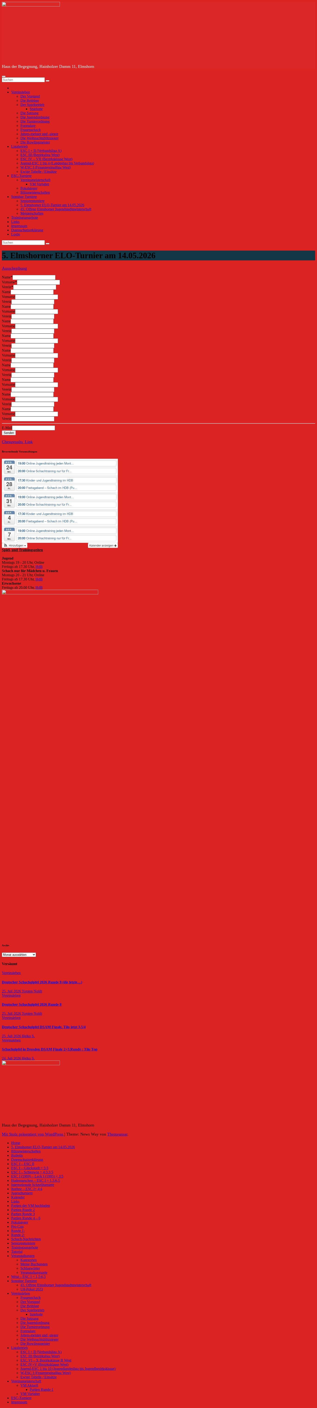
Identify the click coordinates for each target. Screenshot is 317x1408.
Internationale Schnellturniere (32, 1185)
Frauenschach (30, 130)
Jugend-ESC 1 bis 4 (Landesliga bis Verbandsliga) (57, 163)
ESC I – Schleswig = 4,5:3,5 (32, 1172)
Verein (7, 287)
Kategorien (28, 1260)
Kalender (18, 1197)
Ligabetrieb (19, 146)
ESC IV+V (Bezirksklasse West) (44, 1364)
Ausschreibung (14, 268)
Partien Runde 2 (23, 1210)
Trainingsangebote (24, 217)
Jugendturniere (22, 1193)
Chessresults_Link (17, 441)
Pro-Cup (17, 1226)
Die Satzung (29, 113)
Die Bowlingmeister (35, 142)
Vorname (9, 282)
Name (7, 277)
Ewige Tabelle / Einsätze (38, 172)
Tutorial (17, 1252)
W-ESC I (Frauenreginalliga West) (45, 167)
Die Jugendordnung (34, 117)
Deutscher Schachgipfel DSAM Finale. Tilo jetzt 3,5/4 (44, 1027)
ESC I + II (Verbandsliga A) (40, 151)
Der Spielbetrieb (32, 105)
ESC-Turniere (21, 176)
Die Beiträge (29, 100)
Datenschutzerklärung (27, 230)
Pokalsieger (28, 188)
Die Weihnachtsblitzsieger (39, 138)
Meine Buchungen (34, 1264)
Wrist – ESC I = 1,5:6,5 (28, 1277)
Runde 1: (18, 1231)
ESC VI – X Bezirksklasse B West (45, 1360)
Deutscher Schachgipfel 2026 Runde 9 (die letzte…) (42, 982)
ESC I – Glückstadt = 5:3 (29, 1168)
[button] (14, 545)
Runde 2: (18, 1235)
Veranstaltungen (23, 1256)
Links (15, 222)
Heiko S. (28, 1036)
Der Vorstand (30, 96)
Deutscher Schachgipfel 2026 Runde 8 (31, 1004)
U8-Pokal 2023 (31, 1289)
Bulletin (17, 1155)
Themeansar (117, 1134)
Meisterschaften (31, 213)
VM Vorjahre (39, 184)
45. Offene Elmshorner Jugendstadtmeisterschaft (55, 209)
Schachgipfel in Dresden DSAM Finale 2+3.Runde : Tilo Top (49, 1049)
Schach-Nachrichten (26, 1239)
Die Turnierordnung (35, 121)
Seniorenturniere (32, 201)
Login (15, 234)
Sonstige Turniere (24, 197)
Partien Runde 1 (41, 1390)
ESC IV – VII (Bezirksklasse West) (46, 159)
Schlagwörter (30, 1268)
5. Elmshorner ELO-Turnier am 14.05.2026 (52, 205)
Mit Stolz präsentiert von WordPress (33, 1134)
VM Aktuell (29, 1385)
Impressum (19, 226)
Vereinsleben (20, 92)
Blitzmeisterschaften (35, 192)
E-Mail (7, 428)
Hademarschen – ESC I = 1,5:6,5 (35, 1180)
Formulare (28, 126)
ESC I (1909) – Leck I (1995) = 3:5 (37, 1176)
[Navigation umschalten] (4, 76)
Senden (9, 433)
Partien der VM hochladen (30, 1206)
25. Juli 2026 (12, 991)
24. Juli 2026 (12, 1058)
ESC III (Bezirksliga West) (40, 155)
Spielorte (36, 109)
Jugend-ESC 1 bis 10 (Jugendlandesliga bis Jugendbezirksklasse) (68, 1369)
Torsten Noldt (32, 991)
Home (15, 1143)
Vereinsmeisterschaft (35, 180)
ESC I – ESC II (22, 1164)
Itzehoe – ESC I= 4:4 (26, 1189)
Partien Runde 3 (23, 1214)
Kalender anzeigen (101, 545)
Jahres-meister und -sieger (39, 134)
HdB (39, 567)
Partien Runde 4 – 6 (25, 1218)
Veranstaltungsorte (33, 1272)
